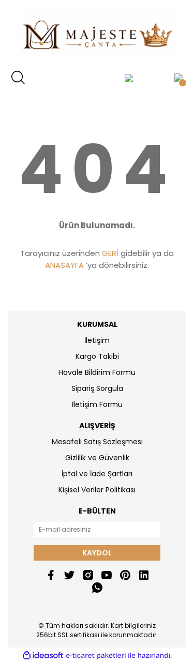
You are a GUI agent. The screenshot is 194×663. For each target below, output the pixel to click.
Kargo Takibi (97, 356)
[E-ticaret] (96, 655)
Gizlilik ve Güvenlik (97, 458)
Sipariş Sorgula (97, 388)
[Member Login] (129, 77)
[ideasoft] (43, 655)
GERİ (110, 253)
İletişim (97, 340)
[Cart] (178, 77)
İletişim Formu (97, 404)
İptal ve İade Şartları (97, 474)
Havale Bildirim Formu (97, 372)
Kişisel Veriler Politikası (97, 490)
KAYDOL (97, 553)
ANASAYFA (64, 265)
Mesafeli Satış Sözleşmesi (97, 441)
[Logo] (96, 33)
